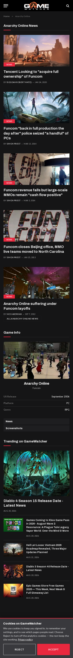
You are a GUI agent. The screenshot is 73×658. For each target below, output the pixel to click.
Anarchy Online (36, 383)
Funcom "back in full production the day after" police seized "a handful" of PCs (36, 133)
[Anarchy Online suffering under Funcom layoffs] (36, 283)
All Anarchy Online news (22, 318)
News (9, 64)
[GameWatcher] (36, 6)
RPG (67, 409)
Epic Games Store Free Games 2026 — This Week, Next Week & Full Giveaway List (45, 589)
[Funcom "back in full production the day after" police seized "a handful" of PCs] (36, 107)
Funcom (37, 388)
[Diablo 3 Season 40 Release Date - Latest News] (13, 571)
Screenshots (14, 428)
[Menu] (6, 6)
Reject (19, 649)
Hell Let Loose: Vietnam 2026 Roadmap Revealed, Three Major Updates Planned (46, 549)
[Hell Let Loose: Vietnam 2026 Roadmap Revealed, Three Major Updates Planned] (13, 550)
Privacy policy (25, 639)
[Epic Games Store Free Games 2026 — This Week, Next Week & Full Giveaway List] (13, 590)
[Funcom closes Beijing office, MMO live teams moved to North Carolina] (36, 226)
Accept (53, 649)
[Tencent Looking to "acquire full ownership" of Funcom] (36, 50)
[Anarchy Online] (36, 360)
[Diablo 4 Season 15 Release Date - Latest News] (36, 473)
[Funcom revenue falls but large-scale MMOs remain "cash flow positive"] (36, 169)
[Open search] (67, 6)
